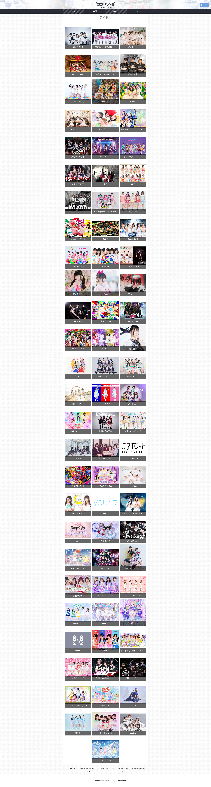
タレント (116, 11)
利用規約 (71, 768)
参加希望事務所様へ (139, 768)
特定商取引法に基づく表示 (88, 770)
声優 (95, 11)
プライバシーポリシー (105, 768)
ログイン (204, 5)
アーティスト (137, 11)
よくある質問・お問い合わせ (122, 770)
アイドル (74, 11)
